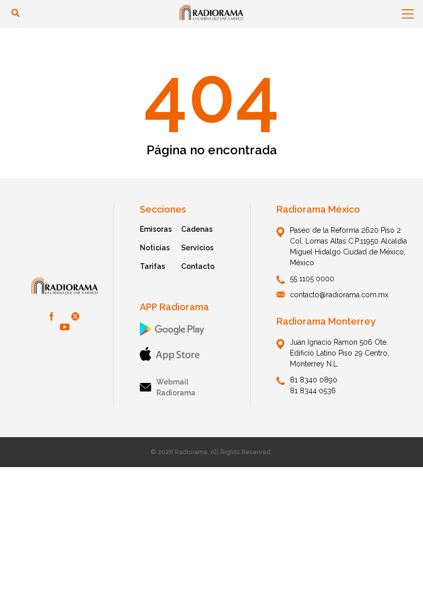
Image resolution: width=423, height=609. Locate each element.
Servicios (197, 248)
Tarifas (152, 266)
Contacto (198, 266)
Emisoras (156, 229)
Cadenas (197, 229)
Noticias (155, 248)
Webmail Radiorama (176, 387)
